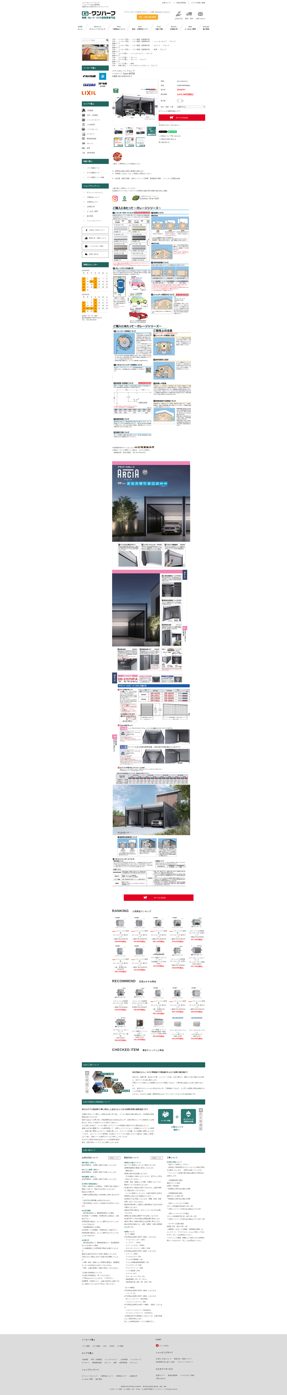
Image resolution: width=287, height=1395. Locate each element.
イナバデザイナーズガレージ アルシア (143, 65)
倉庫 (155, 49)
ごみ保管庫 (124, 1359)
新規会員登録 (181, 3)
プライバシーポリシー (185, 1362)
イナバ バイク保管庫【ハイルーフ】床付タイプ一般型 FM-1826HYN (159, 935)
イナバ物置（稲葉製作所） (141, 39)
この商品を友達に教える (167, 139)
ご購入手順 (159, 28)
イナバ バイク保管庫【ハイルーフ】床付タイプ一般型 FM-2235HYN (121, 935)
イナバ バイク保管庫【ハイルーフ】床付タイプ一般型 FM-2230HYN (178, 935)
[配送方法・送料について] (86, 239)
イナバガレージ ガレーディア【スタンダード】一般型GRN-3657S (120, 1034)
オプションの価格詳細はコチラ (170, 111)
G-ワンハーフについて (97, 28)
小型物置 (85, 1359)
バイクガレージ (135, 1359)
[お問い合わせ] (86, 254)
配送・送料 (189, 18)
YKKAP (111, 1346)
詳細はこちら (114, 1158)
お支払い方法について (164, 1359)
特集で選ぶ (122, 65)
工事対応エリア (121, 1376)
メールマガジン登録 (187, 1375)
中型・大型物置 (96, 1359)
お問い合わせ (200, 18)
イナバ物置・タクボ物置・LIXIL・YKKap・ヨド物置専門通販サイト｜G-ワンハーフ (140, 1389)
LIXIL (105, 1346)
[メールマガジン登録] (86, 246)
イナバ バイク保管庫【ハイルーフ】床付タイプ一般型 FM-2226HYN (140, 963)
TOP (113, 39)
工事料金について (119, 28)
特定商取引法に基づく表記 (165, 1362)
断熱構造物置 (97, 1362)
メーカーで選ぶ (123, 39)
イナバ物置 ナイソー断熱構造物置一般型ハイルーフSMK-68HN (158, 1032)
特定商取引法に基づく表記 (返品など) (169, 125)
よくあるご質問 (190, 28)
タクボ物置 (96, 1346)
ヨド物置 (120, 1346)
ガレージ (157, 45)
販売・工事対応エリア (140, 28)
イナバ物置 (86, 1346)
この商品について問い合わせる (170, 136)
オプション (134, 1362)
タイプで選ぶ (123, 53)
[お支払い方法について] (86, 231)
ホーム (80, 28)
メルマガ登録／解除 (198, 3)
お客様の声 (174, 28)
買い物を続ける (164, 142)
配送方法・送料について (182, 1359)
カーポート (86, 1362)
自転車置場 (123, 1362)
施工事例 (206, 28)
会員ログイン (167, 3)
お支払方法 (179, 18)
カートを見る (164, 1346)
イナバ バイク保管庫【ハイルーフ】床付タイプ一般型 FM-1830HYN (140, 935)
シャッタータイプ (160, 41)
